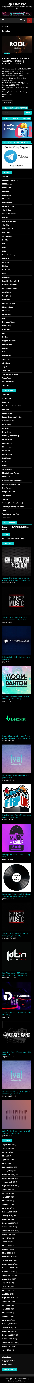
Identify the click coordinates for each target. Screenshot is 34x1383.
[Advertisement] (17, 14)
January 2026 (7, 1171)
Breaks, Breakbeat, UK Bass (12, 417)
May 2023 (5, 1290)
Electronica (6, 451)
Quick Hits (6, 329)
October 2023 (7, 1272)
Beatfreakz (6, 191)
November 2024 (8, 1223)
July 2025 (5, 1193)
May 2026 (5, 1156)
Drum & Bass (7, 424)
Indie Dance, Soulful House (11, 484)
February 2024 (7, 1257)
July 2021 (5, 1350)
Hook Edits (6, 270)
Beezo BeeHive (7, 203)
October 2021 (7, 1339)
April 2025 (5, 1204)
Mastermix (6, 311)
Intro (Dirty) (6, 296)
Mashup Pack (7, 439)
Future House (7, 454)
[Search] (24, 20)
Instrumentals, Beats (9, 288)
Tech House (6, 495)
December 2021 (8, 1331)
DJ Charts (5, 428)
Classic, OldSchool (9, 221)
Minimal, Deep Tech (9, 477)
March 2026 (6, 1163)
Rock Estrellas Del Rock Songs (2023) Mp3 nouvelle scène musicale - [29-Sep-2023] (17, 45)
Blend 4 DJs (6, 199)
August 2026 (6, 1145)
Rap (3, 333)
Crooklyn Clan (7, 236)
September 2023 (8, 1275)
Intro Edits (6, 300)
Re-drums (5, 337)
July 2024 (5, 1238)
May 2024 (5, 1245)
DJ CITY (5, 240)
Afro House (6, 398)
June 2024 (6, 1242)
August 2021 (6, 1346)
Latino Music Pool (8, 303)
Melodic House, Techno (10, 473)
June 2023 (6, 1286)
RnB (3, 352)
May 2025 (5, 1201)
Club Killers (6, 225)
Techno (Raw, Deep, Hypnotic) (13, 507)
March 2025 (6, 1208)
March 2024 (6, 1253)
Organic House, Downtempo (12, 480)
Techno (5, 499)
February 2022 (7, 1324)
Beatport (5, 402)
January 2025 (7, 1216)
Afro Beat (5, 395)
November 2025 (8, 1178)
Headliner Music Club (9, 285)
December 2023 (8, 1264)
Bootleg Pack (7, 413)
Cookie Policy (7, 1364)
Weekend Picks (29, 20)
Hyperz (4, 273)
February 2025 (7, 1212)
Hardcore (5, 462)
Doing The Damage (9, 255)
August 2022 (6, 1301)
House (4, 466)
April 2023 (5, 1294)
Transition (6, 370)
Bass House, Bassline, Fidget (12, 406)
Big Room (5, 410)
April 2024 (5, 1249)
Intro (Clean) (6, 292)
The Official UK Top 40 (10, 374)
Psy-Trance (6, 488)
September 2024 (8, 1231)
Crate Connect (7, 229)
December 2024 (8, 1219)
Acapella (5, 176)
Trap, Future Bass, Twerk (11, 514)
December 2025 (8, 1175)
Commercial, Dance (9, 421)
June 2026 (6, 1152)
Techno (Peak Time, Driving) (12, 503)
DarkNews (12, 1381)
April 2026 (5, 1160)
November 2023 (8, 1268)
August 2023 (6, 1279)
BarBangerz (6, 188)
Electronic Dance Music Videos (13, 538)
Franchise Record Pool (10, 281)
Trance (4, 510)
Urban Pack (6, 378)
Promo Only (6, 326)
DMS (4, 251)
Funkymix (5, 262)
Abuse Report (7, 1357)
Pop (3, 318)
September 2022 (8, 1298)
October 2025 (7, 1182)
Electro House (7, 447)
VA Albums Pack (8, 382)
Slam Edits (6, 363)
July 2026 (5, 1148)
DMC (4, 244)
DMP (4, 247)
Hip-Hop (5, 266)
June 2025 (6, 1197)
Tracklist (6, 53)
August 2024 (6, 1234)
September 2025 (8, 1186)
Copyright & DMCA (9, 1361)
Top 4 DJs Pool (17, 4)
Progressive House (9, 492)
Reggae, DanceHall (9, 341)
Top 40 (4, 367)
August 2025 (6, 1189)
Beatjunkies (6, 195)
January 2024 (7, 1260)
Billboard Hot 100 (8, 206)
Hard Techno (7, 458)
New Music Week (8, 322)
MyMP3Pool (6, 315)
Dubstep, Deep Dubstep (10, 436)
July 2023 (5, 1283)
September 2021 (8, 1342)
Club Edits (5, 217)
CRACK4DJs (6, 210)
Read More (7, 102)
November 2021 (8, 1335)
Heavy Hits (6, 277)
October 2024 (7, 1227)
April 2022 (5, 1316)
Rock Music (6, 356)
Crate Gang (6, 232)
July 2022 (5, 1305)
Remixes (5, 348)
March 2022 (6, 1320)
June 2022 (6, 1309)
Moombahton (7, 443)
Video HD (5, 385)
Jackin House (7, 469)
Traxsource (6, 518)
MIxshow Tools (7, 307)
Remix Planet (7, 344)
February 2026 (7, 1167)
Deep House (6, 432)
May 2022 (5, 1313)
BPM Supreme (7, 184)
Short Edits (6, 359)
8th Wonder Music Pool (10, 180)
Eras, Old (5, 259)
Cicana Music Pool (8, 214)
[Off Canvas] (3, 20)
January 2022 (7, 1328)
